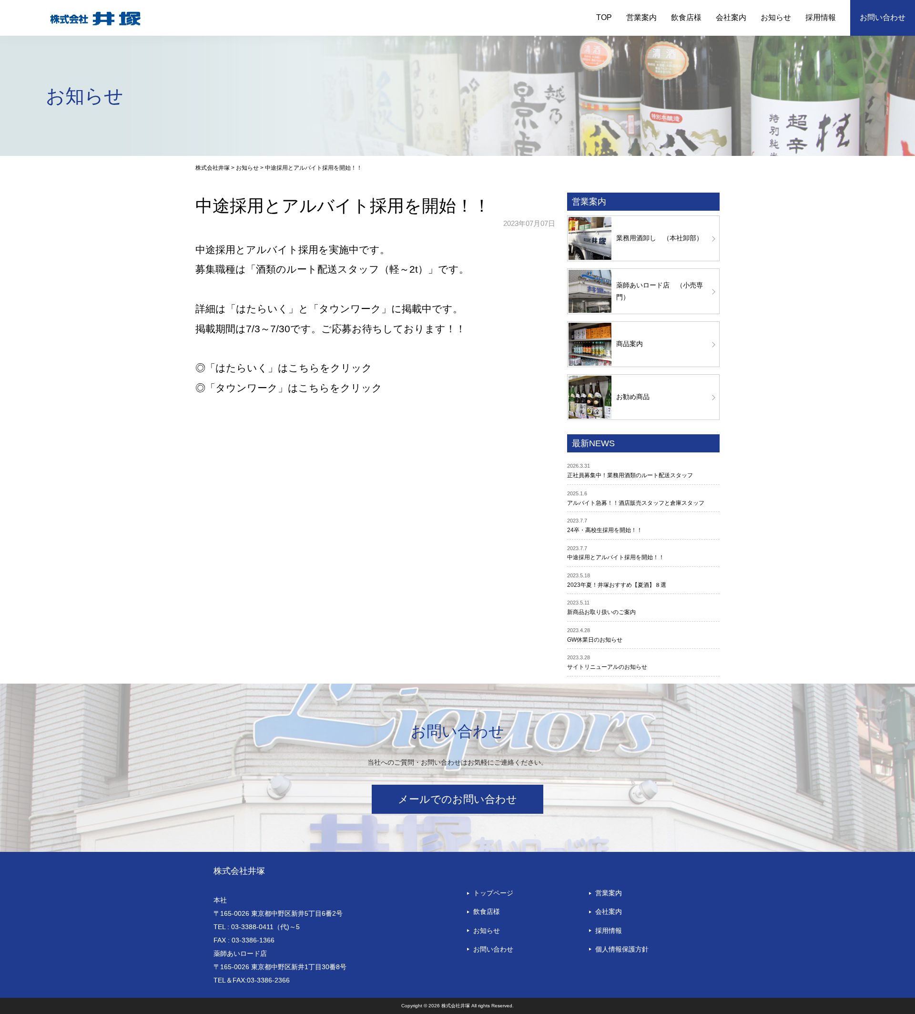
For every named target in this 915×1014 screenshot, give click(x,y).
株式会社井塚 (239, 871)
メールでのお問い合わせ (457, 799)
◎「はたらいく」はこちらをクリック (283, 367)
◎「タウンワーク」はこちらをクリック (288, 387)
